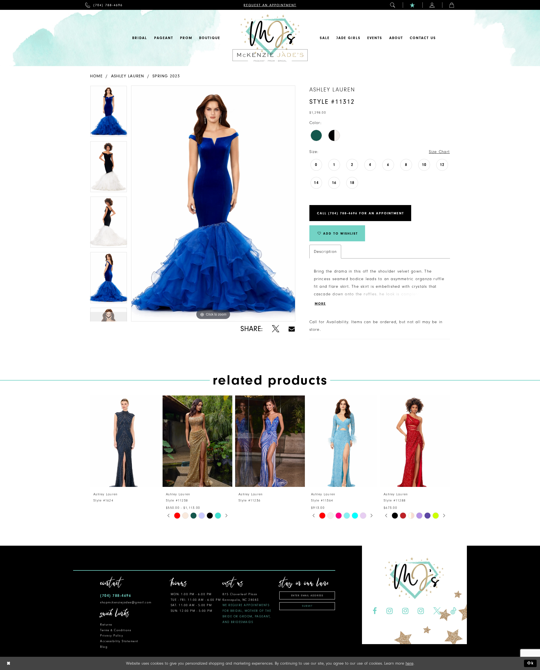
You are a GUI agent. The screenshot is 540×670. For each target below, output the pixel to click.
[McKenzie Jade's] (270, 38)
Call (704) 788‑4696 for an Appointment (360, 213)
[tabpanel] (108, 113)
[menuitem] (104, 5)
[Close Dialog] (8, 663)
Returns (106, 624)
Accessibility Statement (119, 641)
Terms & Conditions (115, 630)
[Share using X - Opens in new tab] (275, 329)
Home (96, 76)
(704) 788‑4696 (115, 595)
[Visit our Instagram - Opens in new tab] (389, 611)
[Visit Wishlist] (412, 5)
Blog (103, 647)
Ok (530, 663)
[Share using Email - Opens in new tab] (291, 328)
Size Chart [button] (439, 151)
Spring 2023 (166, 76)
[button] (393, 5)
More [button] (320, 303)
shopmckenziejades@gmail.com (126, 602)
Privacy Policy (111, 635)
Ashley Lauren (127, 76)
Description (325, 251)
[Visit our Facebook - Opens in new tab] (374, 611)
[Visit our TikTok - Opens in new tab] (453, 611)
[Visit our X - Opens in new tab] (437, 611)
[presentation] (125, 441)
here (409, 663)
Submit (307, 605)
